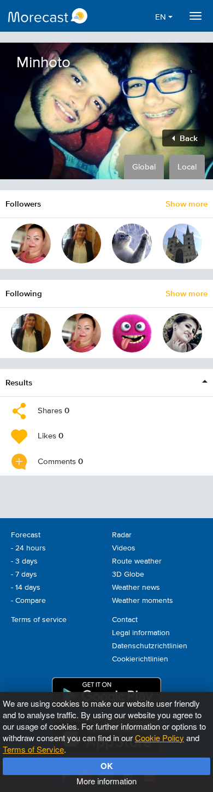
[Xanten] (183, 243)
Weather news (136, 587)
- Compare (28, 601)
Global (144, 167)
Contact (125, 620)
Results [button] (18, 382)
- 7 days (24, 574)
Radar (122, 535)
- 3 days (24, 561)
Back (187, 138)
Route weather (137, 561)
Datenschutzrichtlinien (149, 646)
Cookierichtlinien (140, 659)
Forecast (25, 535)
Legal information (141, 633)
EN (161, 17)
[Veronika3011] (31, 243)
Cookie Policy (159, 737)
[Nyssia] (82, 243)
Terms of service (39, 620)
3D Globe (128, 574)
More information (106, 781)
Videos (123, 548)
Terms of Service (33, 749)
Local (187, 167)
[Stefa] (132, 333)
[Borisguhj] (132, 243)
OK (106, 766)
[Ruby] (183, 333)
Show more (186, 203)
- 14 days (25, 587)
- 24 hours (28, 548)
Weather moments (142, 601)
